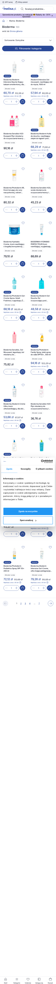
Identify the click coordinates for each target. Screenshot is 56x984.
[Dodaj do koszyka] (22, 101)
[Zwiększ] (16, 101)
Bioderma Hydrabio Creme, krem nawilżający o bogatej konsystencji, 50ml (14, 244)
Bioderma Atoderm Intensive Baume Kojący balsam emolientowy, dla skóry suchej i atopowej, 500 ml (14, 82)
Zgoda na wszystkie (28, 511)
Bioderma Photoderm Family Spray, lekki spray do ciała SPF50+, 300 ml (41, 352)
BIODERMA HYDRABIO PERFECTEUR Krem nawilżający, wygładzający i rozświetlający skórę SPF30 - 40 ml (41, 244)
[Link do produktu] (14, 81)
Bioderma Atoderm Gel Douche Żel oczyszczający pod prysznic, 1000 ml (40, 298)
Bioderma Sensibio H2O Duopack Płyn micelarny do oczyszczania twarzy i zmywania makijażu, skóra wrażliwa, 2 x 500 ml (14, 136)
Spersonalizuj (26, 520)
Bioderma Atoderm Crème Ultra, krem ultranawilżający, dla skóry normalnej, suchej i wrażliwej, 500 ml (14, 406)
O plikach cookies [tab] (44, 469)
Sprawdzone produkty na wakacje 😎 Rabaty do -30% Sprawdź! (26, 16)
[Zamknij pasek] (52, 15)
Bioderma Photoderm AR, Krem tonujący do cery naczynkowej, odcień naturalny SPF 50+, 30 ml (14, 190)
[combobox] (36, 9)
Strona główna (16, 31)
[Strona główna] (3, 20)
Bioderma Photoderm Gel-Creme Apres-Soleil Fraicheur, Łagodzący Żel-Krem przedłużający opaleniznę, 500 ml (14, 298)
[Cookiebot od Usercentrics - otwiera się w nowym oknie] (41, 461)
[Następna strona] (50, 603)
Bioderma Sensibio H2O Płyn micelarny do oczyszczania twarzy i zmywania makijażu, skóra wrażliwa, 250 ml (41, 406)
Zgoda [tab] (9, 469)
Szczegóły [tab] (26, 469)
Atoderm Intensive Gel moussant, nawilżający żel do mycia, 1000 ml (41, 81)
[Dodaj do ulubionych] (23, 60)
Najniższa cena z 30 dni (11, 96)
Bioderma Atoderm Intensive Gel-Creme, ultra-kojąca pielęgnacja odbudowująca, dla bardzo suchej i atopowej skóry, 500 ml (41, 568)
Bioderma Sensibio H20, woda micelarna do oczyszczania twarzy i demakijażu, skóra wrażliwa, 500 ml (41, 190)
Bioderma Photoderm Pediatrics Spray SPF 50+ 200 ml (14, 568)
